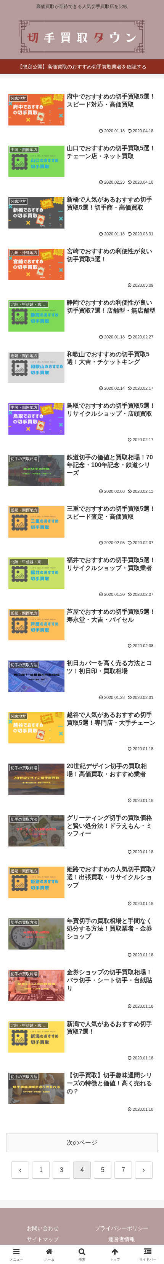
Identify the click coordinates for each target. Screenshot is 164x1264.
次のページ (82, 1142)
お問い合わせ (43, 1228)
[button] (148, 1033)
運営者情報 (121, 1239)
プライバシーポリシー (121, 1228)
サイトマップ (43, 1239)
